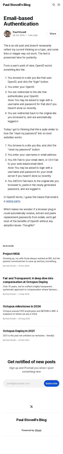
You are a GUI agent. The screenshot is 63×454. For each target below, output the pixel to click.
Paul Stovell (19, 32)
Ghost (38, 430)
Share (53, 33)
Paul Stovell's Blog (16, 4)
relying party (13, 201)
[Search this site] (53, 4)
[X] (31, 406)
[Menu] (58, 4)
